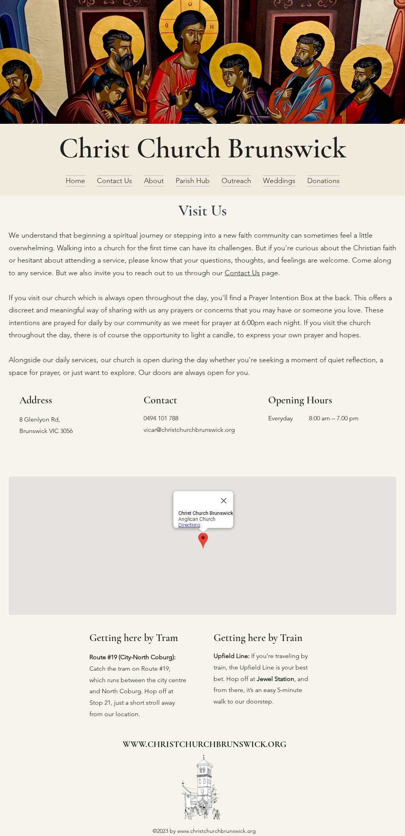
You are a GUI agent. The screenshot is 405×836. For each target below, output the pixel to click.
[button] (154, 181)
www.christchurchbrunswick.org (216, 830)
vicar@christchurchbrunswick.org (189, 429)
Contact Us (242, 273)
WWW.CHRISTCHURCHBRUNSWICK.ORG (204, 744)
